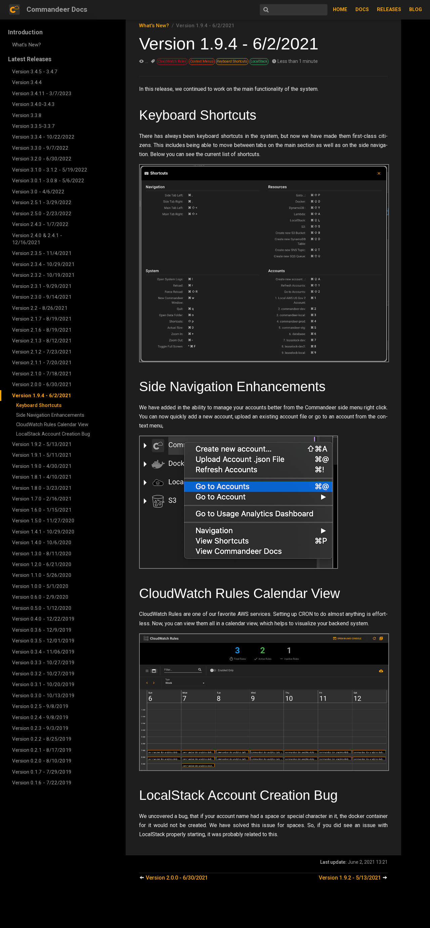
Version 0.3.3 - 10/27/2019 (43, 663)
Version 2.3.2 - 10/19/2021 (43, 275)
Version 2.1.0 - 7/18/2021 (42, 374)
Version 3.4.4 (27, 82)
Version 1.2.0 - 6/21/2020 (42, 564)
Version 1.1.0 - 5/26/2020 (42, 575)
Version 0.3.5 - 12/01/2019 (43, 641)
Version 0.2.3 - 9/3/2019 (40, 728)
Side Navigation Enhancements (50, 415)
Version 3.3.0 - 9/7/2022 (40, 148)
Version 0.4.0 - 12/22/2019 (43, 619)
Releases (389, 9)
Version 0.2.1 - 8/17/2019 (42, 750)
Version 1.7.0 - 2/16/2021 (42, 499)
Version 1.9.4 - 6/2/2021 (41, 396)
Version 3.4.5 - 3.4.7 (34, 72)
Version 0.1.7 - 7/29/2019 (42, 772)
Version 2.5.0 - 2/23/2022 (42, 214)
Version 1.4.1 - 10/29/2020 (43, 532)
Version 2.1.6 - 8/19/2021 (42, 330)
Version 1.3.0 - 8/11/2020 (42, 554)
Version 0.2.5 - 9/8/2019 (40, 706)
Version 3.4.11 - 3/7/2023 (42, 93)
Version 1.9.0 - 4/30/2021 (42, 466)
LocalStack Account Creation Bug (53, 434)
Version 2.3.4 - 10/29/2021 (43, 264)
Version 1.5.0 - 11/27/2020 (43, 521)
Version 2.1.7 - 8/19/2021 (42, 319)
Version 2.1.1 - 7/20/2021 (42, 363)
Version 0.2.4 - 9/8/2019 (40, 717)
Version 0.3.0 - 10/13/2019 (43, 696)
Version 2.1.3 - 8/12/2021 (42, 341)
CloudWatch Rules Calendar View (52, 425)
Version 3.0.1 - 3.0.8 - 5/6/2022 (48, 181)
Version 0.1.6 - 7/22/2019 (42, 783)
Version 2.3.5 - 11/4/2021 (42, 253)
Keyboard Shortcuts (38, 405)
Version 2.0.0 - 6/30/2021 (42, 384)
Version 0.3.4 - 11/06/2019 (43, 652)
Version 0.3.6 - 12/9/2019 (42, 630)
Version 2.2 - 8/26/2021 (40, 308)
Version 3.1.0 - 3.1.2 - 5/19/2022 (49, 170)
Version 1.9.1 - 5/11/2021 (42, 455)
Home (340, 9)
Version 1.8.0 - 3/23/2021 (42, 488)
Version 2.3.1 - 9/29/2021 (42, 286)
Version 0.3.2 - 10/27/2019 (43, 674)
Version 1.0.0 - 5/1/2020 (40, 586)
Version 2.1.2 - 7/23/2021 (42, 352)
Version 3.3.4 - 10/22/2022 (43, 137)
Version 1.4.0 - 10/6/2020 (42, 543)
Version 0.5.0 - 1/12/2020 (42, 608)
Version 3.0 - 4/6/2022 (38, 192)
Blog (415, 9)
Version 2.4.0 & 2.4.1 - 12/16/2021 (37, 239)
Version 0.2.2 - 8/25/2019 (42, 739)
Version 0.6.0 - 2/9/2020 (40, 597)
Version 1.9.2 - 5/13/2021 (42, 444)
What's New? (26, 45)
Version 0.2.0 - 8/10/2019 (42, 761)
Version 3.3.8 (27, 115)
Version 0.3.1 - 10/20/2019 (43, 684)
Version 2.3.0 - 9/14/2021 (42, 297)
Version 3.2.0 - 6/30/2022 (42, 159)
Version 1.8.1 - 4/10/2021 (42, 477)
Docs (362, 9)
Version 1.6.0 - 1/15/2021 (42, 510)
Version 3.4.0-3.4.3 (33, 104)
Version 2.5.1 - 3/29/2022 (42, 202)
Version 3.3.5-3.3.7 (33, 126)
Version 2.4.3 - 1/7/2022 (40, 224)
